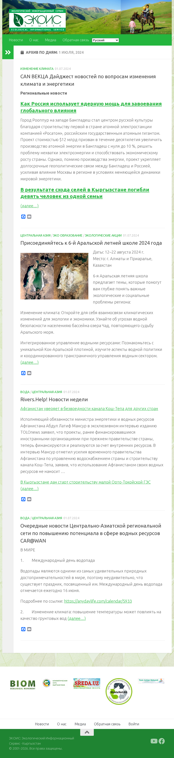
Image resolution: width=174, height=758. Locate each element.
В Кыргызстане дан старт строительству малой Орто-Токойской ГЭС (85, 482)
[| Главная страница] (37, 20)
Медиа (50, 40)
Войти (133, 724)
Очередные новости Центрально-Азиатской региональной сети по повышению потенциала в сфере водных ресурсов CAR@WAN (90, 533)
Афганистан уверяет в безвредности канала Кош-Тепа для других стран (89, 408)
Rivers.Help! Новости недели (54, 399)
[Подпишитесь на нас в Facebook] (162, 741)
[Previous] (51, 683)
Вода (24, 392)
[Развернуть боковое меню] (8, 52)
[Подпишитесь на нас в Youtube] (153, 741)
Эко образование (67, 235)
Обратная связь (76, 40)
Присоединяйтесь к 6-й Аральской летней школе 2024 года (91, 243)
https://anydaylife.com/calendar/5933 (98, 601)
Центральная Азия (35, 235)
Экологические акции (103, 235)
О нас (34, 40)
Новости (16, 40)
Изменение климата (36, 69)
